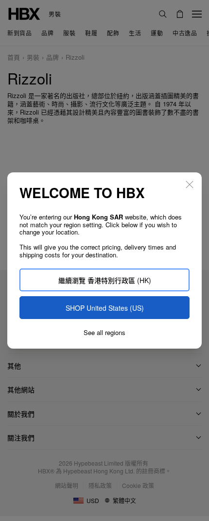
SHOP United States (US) (105, 308)
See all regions (104, 332)
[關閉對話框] (189, 184)
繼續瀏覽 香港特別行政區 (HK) (104, 280)
